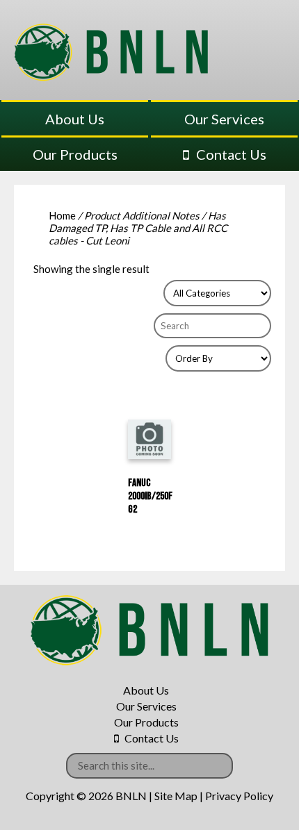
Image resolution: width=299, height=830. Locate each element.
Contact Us (231, 154)
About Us (74, 118)
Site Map (175, 795)
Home (62, 215)
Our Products (75, 154)
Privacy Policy (239, 795)
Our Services (224, 118)
